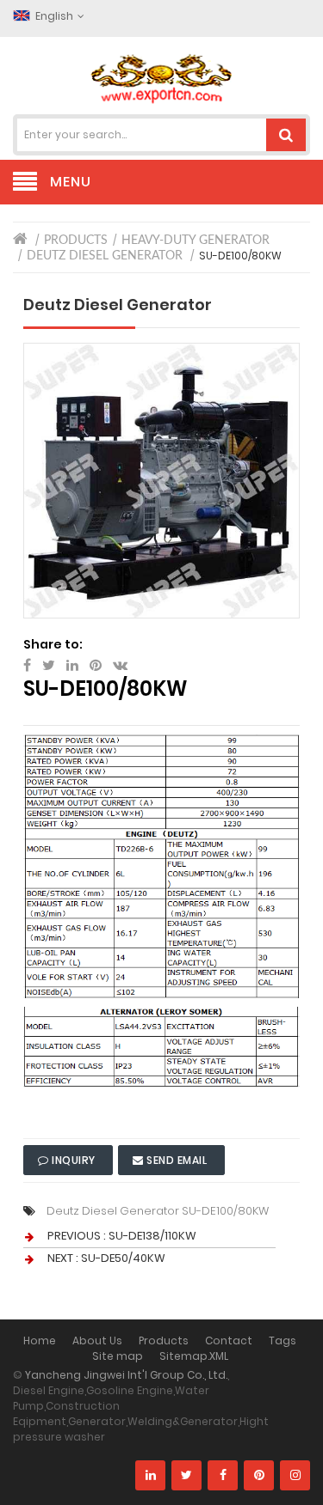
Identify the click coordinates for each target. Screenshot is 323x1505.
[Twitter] (186, 1475)
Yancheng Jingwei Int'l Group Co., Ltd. (126, 1375)
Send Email (177, 1160)
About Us (97, 1340)
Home (39, 1340)
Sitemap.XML (193, 1356)
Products (76, 241)
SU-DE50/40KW (123, 1258)
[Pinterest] (259, 1475)
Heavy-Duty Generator (195, 241)
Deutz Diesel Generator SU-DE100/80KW (158, 1211)
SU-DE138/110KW (152, 1236)
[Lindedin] (150, 1475)
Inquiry (74, 1160)
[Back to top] (305, 1474)
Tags (282, 1340)
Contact (228, 1340)
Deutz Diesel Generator (105, 256)
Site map (117, 1356)
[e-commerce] (162, 77)
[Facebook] (223, 1475)
